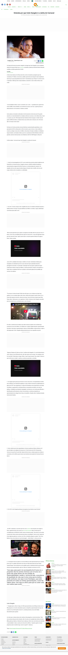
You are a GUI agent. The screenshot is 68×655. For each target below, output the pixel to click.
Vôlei (24, 642)
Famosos (13, 641)
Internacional (3, 642)
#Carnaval (18, 628)
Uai (1, 9)
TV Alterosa (59, 637)
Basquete (25, 643)
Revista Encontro (38, 643)
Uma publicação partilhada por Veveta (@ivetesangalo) (25, 203)
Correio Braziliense (61, 643)
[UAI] (32, 1)
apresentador (28, 530)
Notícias (36, 645)
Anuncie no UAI (15, 637)
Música (11, 9)
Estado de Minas (4, 637)
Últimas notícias (37, 641)
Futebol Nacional (26, 644)
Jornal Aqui (48, 645)
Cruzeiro (25, 641)
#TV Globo (22, 628)
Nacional (2, 643)
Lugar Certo (48, 637)
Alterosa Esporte (59, 641)
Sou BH (47, 642)
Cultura (2, 644)
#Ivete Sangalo (12, 628)
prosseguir (62, 648)
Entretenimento (6, 9)
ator (24, 530)
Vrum (36, 637)
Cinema (13, 644)
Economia (3, 641)
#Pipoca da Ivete (28, 628)
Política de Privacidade (6, 648)
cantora (22, 67)
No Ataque (26, 637)
